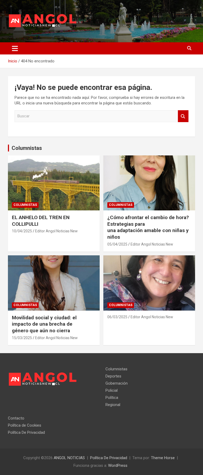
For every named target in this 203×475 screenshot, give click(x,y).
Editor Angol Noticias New (56, 231)
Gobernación (116, 383)
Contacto (16, 418)
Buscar (183, 116)
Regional (112, 404)
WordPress (117, 465)
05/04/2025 (117, 244)
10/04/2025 (22, 231)
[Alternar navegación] (15, 48)
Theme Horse (163, 457)
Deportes (113, 376)
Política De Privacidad (26, 432)
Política (111, 397)
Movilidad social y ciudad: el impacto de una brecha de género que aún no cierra (44, 324)
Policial (111, 390)
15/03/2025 (22, 338)
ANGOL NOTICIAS (69, 457)
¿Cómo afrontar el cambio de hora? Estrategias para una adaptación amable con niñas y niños (148, 227)
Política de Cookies (24, 425)
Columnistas (27, 148)
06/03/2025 (117, 317)
